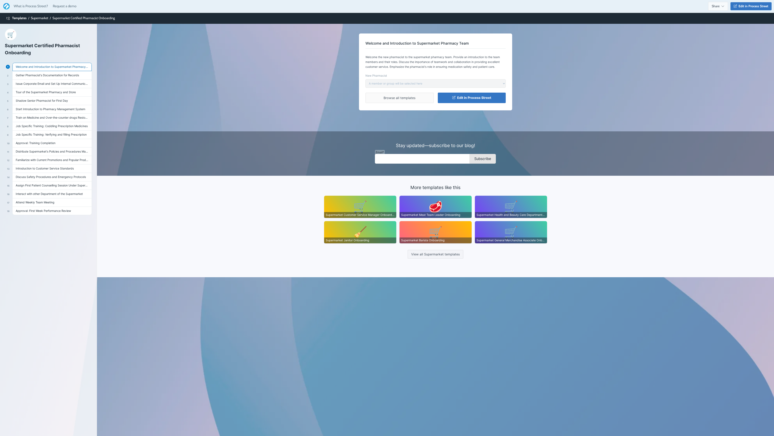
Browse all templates (399, 98)
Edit (752, 6)
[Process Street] (5, 6)
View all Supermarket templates (435, 254)
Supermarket (39, 18)
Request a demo (64, 6)
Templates (19, 18)
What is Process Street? (31, 6)
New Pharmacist (376, 75)
